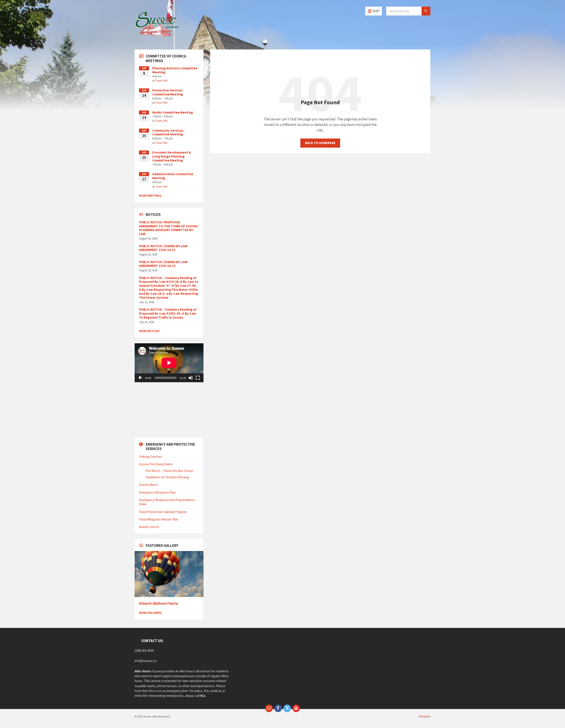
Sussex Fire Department (156, 464)
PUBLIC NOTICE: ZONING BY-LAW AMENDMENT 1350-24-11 (163, 248)
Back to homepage (320, 143)
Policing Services (150, 456)
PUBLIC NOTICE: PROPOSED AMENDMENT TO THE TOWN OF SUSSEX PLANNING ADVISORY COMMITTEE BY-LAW (168, 228)
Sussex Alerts (148, 485)
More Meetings (150, 196)
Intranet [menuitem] (424, 716)
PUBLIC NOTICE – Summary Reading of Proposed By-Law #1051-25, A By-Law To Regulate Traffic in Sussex (167, 313)
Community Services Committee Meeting (167, 132)
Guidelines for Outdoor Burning (167, 477)
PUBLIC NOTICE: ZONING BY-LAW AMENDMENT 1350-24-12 (163, 264)
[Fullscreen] (198, 378)
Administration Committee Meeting (172, 176)
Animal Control (149, 527)
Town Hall (161, 80)
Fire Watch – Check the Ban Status (169, 471)
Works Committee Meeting (172, 112)
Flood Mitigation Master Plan (158, 519)
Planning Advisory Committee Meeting (175, 70)
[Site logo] (157, 40)
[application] (169, 362)
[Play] (140, 378)
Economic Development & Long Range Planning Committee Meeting (171, 156)
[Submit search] (426, 11)
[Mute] (190, 378)
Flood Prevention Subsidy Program (163, 512)
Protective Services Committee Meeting (167, 92)
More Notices (149, 331)
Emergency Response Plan (157, 492)
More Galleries (150, 613)
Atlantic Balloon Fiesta (158, 603)
